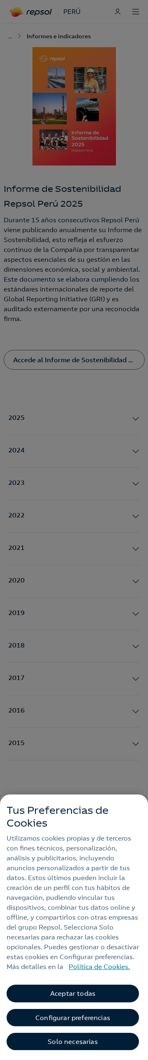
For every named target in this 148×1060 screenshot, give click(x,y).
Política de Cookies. (99, 966)
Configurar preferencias (72, 1017)
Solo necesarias (72, 1041)
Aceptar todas (72, 993)
